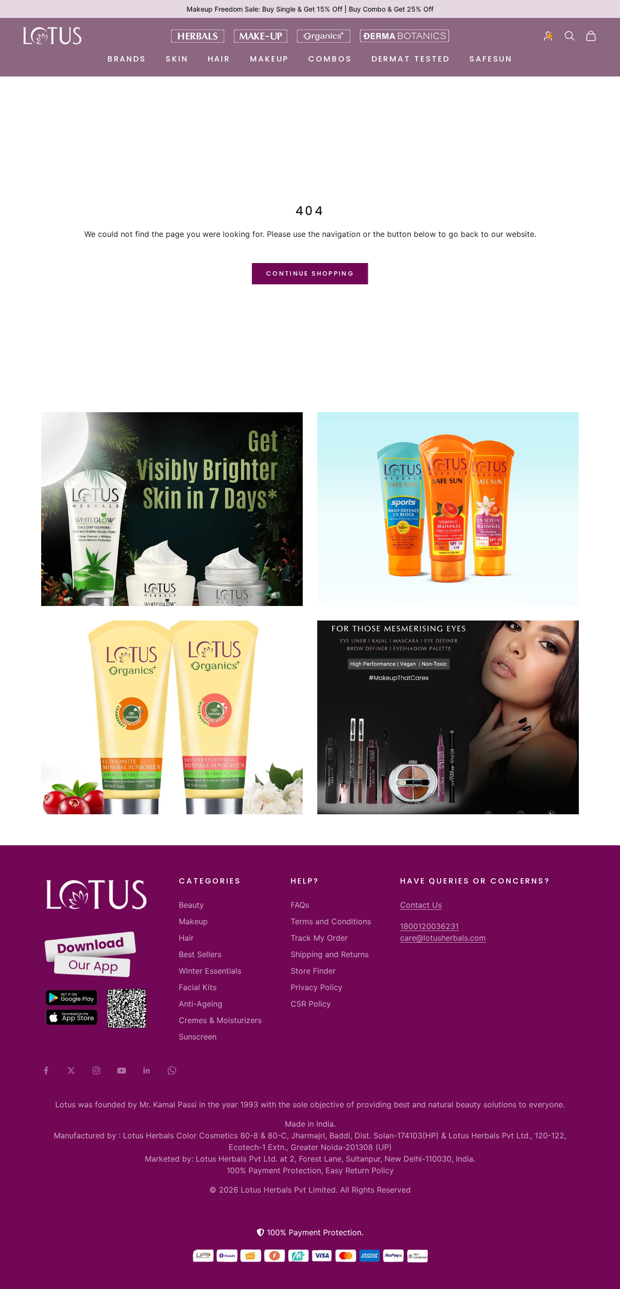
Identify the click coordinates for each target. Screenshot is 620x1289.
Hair (219, 58)
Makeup (269, 58)
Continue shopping (310, 273)
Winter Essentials (210, 971)
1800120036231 (429, 926)
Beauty (191, 905)
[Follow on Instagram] (96, 1070)
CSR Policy (311, 1004)
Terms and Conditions (331, 921)
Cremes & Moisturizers (220, 1020)
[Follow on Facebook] (46, 1070)
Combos (330, 58)
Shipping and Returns (330, 954)
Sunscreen (198, 1036)
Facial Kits (198, 987)
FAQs (300, 905)
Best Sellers (200, 954)
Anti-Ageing (200, 1004)
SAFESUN (490, 58)
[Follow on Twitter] (71, 1070)
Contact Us (421, 905)
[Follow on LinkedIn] (147, 1070)
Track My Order (319, 938)
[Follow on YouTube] (121, 1070)
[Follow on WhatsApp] (172, 1070)
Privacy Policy (316, 987)
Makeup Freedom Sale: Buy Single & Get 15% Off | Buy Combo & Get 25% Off (310, 9)
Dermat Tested (411, 58)
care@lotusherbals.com (443, 938)
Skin (177, 58)
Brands (127, 58)
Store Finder (313, 971)
